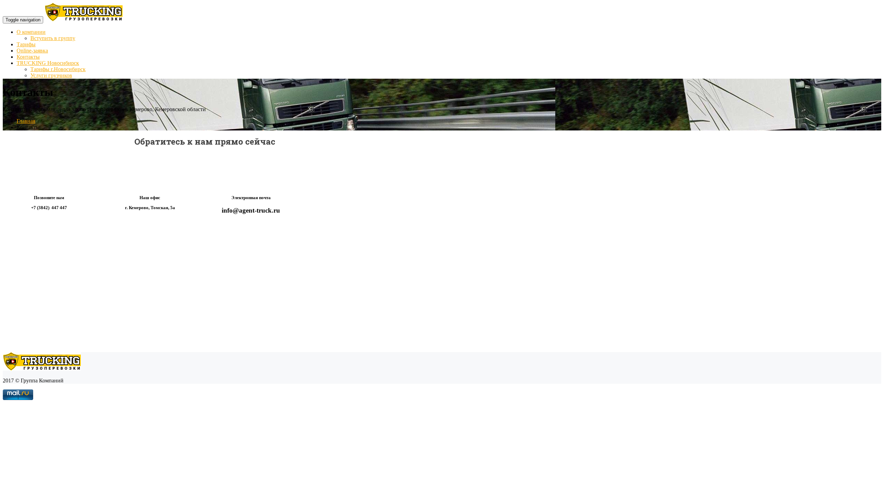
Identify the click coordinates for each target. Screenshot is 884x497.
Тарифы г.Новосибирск (58, 69)
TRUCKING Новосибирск (48, 63)
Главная (26, 121)
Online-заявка (32, 50)
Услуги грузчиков (51, 75)
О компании (31, 32)
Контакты (28, 57)
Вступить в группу (52, 38)
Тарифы (26, 44)
